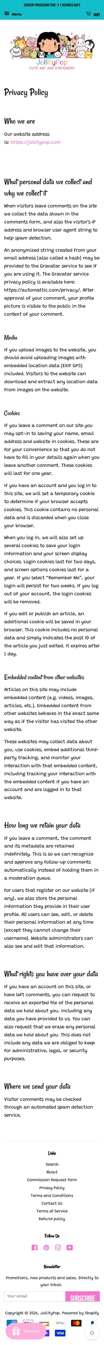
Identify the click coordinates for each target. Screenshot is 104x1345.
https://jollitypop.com (36, 142)
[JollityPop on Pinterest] (46, 1249)
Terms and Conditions (52, 1196)
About (52, 1172)
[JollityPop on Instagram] (58, 1249)
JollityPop (50, 1313)
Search (52, 1165)
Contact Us (52, 1204)
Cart (96, 14)
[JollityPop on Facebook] (34, 1249)
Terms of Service (52, 1211)
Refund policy (52, 1219)
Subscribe (82, 1298)
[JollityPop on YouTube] (70, 1249)
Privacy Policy (52, 1188)
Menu (16, 15)
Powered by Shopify (80, 1313)
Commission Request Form (52, 1180)
